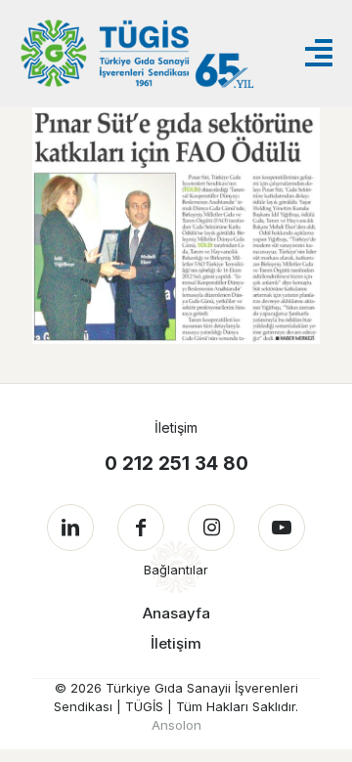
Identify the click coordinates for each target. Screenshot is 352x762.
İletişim (176, 643)
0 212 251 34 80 (176, 463)
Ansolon (176, 725)
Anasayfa (176, 613)
